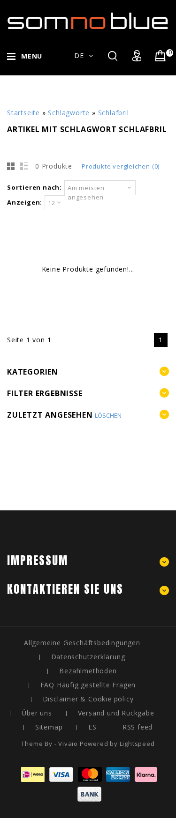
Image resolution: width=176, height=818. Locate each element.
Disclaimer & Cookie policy (88, 698)
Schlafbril (113, 112)
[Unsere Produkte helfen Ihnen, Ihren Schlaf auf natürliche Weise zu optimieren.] (88, 23)
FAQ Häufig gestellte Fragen (88, 684)
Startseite (23, 112)
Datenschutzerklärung (88, 656)
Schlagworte (69, 112)
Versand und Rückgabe (116, 712)
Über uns (37, 712)
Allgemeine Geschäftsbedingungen (82, 642)
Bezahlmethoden (87, 670)
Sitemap (49, 726)
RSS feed (137, 726)
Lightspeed (137, 743)
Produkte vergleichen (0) (121, 166)
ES (92, 726)
